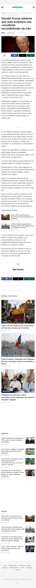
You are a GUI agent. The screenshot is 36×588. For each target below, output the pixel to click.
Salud (22, 567)
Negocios (5, 567)
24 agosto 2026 (16, 220)
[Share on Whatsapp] (31, 55)
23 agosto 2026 (6, 455)
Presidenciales (13, 565)
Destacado (6, 391)
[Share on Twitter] (23, 55)
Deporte (17, 569)
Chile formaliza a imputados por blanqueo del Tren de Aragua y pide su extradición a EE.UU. (22, 225)
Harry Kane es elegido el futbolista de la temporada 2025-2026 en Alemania (12, 451)
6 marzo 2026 (22, 33)
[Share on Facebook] (14, 55)
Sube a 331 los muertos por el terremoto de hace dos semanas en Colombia (22, 216)
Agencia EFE (10, 33)
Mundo (5, 321)
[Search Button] (34, 7)
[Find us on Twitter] (17, 583)
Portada (3, 13)
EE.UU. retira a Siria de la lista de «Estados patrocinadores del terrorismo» (12, 548)
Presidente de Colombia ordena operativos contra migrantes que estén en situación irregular (18, 397)
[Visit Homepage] (18, 7)
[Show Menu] (2, 7)
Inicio (5, 565)
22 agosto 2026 (6, 478)
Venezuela (22, 565)
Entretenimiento (14, 567)
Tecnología (29, 567)
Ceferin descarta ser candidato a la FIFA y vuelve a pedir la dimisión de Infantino (12, 440)
